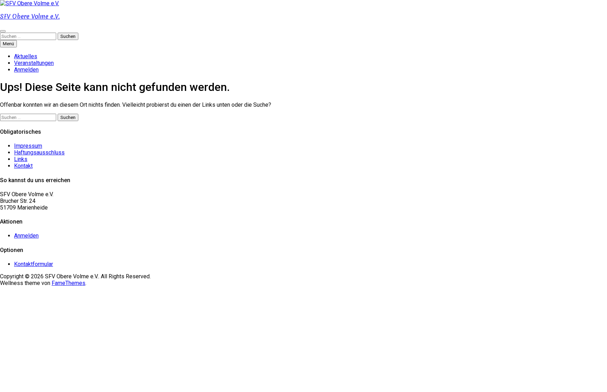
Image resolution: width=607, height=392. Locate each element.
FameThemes (68, 283)
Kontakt (23, 165)
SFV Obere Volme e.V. (30, 16)
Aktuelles (25, 56)
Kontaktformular (33, 264)
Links (20, 159)
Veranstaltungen (34, 63)
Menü (8, 43)
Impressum (28, 145)
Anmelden (26, 69)
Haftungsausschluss (39, 152)
